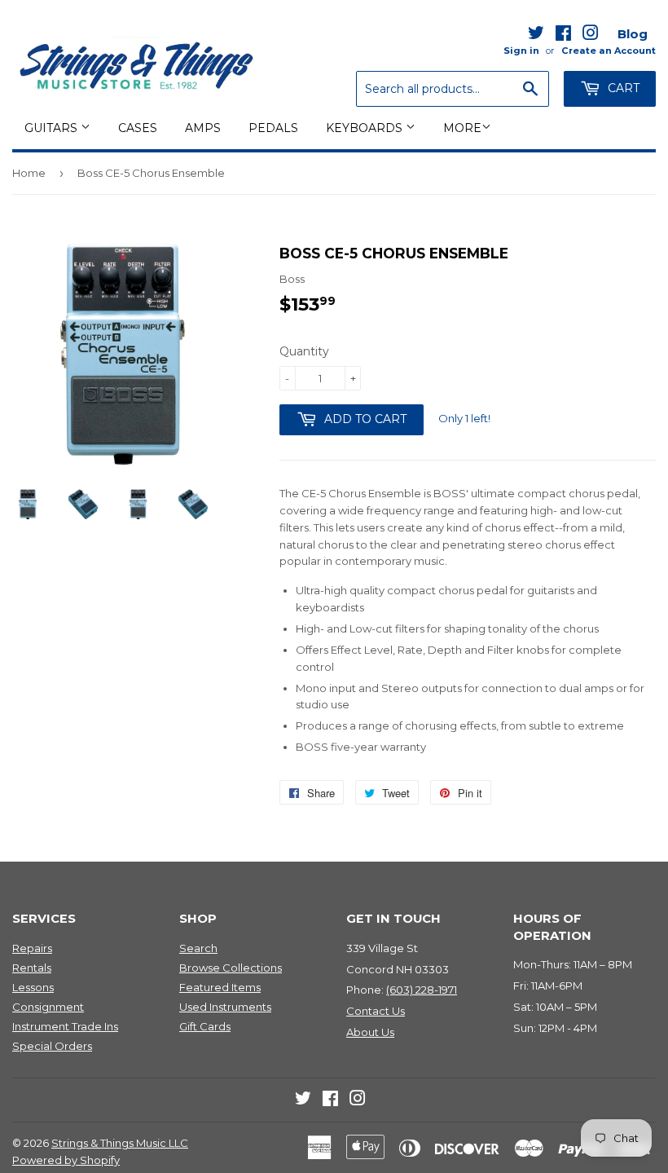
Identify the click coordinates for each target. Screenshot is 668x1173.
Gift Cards (205, 1026)
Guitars (52, 128)
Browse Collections (230, 967)
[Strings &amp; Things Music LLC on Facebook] (563, 36)
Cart (621, 88)
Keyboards (366, 128)
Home (29, 172)
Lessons (33, 987)
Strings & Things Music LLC (119, 1142)
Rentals (31, 967)
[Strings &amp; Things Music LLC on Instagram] (590, 36)
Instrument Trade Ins (65, 1026)
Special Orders (52, 1045)
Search (198, 948)
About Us (370, 1032)
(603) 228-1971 (421, 989)
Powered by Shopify (66, 1159)
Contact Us (375, 1010)
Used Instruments (225, 1006)
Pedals (273, 128)
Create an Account (608, 50)
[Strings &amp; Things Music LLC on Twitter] (536, 36)
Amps (203, 128)
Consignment (48, 1006)
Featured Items (220, 987)
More (462, 128)
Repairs (32, 948)
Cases (137, 128)
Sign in (521, 50)
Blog (632, 34)
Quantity (304, 351)
